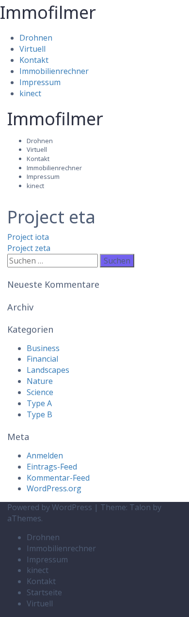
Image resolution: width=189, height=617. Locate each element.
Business (43, 348)
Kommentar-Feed (58, 477)
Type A (39, 403)
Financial (42, 358)
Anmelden (45, 455)
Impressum (40, 82)
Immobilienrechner (54, 71)
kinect (30, 93)
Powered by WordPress (49, 507)
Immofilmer (48, 12)
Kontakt (33, 60)
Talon (140, 507)
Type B (39, 414)
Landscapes (48, 370)
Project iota (28, 237)
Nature (40, 381)
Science (40, 392)
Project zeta (28, 248)
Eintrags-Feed (52, 466)
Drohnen (35, 37)
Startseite (44, 592)
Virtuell (32, 49)
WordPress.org (54, 488)
